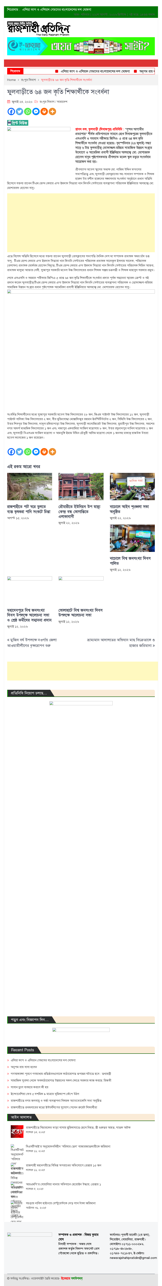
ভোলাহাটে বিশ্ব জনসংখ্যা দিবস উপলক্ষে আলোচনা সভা (80, 613)
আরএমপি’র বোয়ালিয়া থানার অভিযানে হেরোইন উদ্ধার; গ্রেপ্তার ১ (63, 1184)
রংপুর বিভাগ (47, 102)
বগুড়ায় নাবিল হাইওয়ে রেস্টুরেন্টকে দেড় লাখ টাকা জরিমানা (61, 1203)
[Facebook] (11, 111)
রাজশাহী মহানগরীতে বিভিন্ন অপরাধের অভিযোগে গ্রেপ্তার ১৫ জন (63, 1165)
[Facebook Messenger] (36, 111)
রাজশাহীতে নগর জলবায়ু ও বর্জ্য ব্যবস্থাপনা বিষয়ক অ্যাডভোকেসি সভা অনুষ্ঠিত (56, 1101)
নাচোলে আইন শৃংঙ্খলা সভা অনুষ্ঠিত (129, 509)
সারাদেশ (62, 102)
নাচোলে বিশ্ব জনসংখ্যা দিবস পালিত (130, 561)
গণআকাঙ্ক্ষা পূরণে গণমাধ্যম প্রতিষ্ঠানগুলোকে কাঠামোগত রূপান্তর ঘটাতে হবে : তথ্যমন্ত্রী (61, 1074)
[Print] (44, 111)
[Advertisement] (81, 222)
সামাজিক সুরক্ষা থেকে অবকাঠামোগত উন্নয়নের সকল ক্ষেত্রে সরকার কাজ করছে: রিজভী (61, 1080)
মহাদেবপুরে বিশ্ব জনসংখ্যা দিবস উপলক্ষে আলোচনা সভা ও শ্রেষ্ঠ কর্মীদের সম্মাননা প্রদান (29, 615)
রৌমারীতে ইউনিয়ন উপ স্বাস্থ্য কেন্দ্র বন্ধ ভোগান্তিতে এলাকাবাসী (79, 511)
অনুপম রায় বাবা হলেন (144, 71)
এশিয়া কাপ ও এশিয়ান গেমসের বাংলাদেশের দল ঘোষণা (56, 10)
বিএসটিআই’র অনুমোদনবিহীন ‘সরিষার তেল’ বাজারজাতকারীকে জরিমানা (68, 1146)
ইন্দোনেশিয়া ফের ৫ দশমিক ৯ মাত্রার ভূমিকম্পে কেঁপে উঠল (45, 1094)
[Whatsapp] (27, 111)
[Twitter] (19, 111)
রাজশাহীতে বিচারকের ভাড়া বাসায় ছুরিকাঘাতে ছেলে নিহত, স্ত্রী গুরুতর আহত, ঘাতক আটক (78, 1127)
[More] (52, 111)
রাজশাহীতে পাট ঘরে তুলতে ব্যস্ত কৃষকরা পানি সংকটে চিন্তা (28, 509)
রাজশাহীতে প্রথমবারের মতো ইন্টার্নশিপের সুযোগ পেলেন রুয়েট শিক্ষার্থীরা (54, 1107)
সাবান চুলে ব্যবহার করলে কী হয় (29, 1087)
